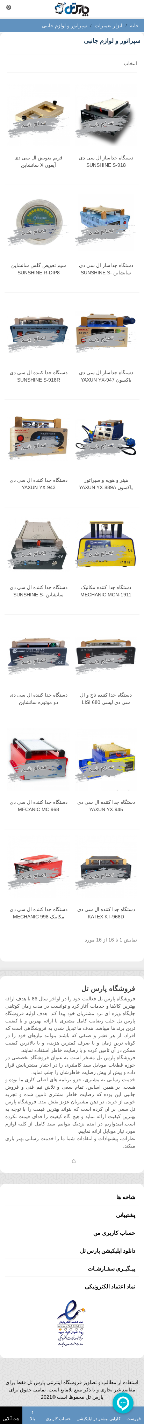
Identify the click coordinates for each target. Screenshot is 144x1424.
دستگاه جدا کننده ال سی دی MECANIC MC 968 (38, 805)
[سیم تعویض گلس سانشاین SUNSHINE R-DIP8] (38, 222)
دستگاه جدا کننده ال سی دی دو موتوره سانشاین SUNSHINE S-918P (38, 702)
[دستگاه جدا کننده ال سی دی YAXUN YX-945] (106, 759)
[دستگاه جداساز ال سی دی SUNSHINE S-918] (106, 115)
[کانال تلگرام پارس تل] (59, 1160)
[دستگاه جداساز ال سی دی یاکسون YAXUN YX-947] (106, 329)
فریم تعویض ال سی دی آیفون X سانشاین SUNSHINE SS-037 (38, 165)
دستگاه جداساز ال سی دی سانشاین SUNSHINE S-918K (106, 272)
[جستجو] (132, 8)
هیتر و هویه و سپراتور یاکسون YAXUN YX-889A (106, 483)
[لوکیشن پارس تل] (73, 1160)
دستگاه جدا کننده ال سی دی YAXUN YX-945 (106, 805)
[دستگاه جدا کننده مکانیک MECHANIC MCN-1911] (106, 544)
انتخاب (129, 63)
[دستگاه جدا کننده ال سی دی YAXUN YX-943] (38, 437)
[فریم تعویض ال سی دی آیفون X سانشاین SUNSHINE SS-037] (38, 115)
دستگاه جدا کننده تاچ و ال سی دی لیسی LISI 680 (106, 698)
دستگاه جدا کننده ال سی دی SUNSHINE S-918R (38, 376)
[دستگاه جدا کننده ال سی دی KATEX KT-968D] (106, 866)
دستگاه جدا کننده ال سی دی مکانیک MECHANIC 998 (38, 912)
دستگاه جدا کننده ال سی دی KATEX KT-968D (106, 912)
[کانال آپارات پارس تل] (87, 1160)
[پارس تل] (72, 9)
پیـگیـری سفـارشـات (111, 1269)
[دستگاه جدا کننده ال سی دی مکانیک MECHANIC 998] (38, 866)
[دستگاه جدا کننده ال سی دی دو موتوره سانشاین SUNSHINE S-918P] (38, 651)
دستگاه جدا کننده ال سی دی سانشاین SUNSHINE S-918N (38, 594)
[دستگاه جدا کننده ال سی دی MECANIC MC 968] (38, 759)
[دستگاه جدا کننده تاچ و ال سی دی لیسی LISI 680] (106, 651)
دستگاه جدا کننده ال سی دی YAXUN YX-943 (38, 483)
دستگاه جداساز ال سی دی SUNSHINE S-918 (106, 161)
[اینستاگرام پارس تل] (45, 1160)
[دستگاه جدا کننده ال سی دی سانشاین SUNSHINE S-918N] (38, 544)
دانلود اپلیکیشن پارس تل (107, 1251)
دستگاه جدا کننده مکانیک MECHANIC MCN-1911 (105, 590)
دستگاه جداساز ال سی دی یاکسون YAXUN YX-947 (106, 376)
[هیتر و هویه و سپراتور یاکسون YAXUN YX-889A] (106, 437)
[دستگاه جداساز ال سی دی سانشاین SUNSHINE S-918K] (106, 222)
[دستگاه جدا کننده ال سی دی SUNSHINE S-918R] (38, 329)
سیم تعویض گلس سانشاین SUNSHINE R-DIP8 (38, 268)
